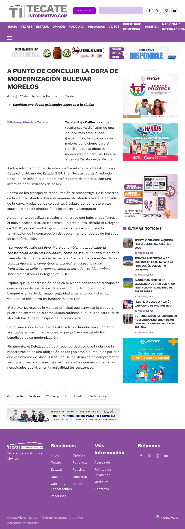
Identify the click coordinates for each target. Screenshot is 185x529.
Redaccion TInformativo (46, 96)
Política (151, 26)
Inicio (12, 26)
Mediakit (101, 482)
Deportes (80, 476)
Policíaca (77, 26)
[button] (9, 37)
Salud (77, 484)
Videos (113, 26)
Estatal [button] (42, 26)
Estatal (56, 469)
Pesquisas (96, 26)
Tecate (26, 26)
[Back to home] (37, 11)
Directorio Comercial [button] (132, 26)
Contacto (101, 489)
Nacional (57, 476)
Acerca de (102, 462)
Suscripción (84, 11)
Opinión (59, 26)
